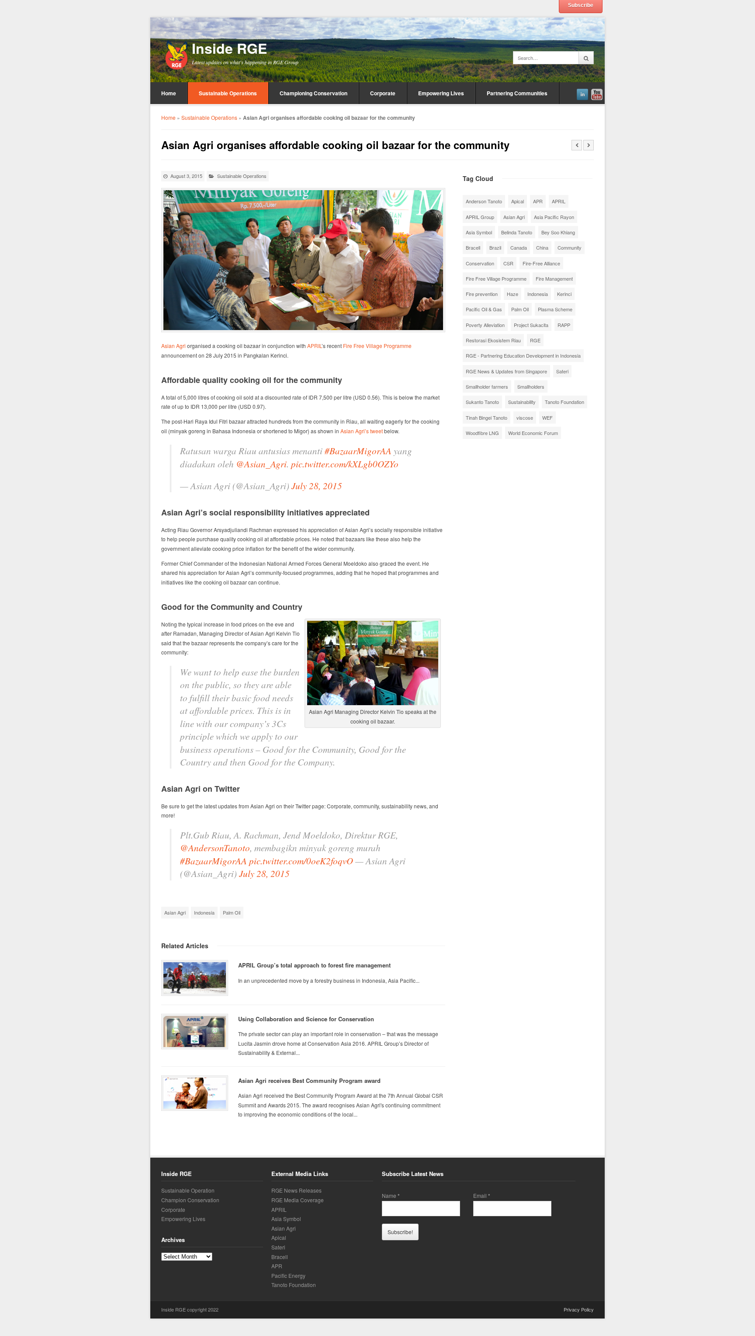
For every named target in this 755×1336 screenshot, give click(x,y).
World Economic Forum (533, 432)
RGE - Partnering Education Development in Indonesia (523, 355)
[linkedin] (582, 93)
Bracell (473, 247)
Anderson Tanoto (484, 201)
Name (391, 1196)
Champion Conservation (190, 1200)
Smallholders (530, 386)
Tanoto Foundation (564, 401)
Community (570, 247)
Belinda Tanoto (516, 232)
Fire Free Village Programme (377, 345)
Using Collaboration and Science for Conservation (306, 1019)
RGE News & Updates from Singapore (506, 371)
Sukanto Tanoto (482, 401)
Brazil (495, 247)
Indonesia (204, 912)
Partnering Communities (517, 93)
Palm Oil (231, 912)
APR (538, 201)
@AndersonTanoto (215, 848)
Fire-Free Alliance (541, 263)
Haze (512, 293)
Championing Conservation (313, 93)
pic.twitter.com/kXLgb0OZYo (344, 464)
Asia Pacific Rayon (554, 216)
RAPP (564, 324)
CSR (508, 263)
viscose (524, 417)
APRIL (314, 345)
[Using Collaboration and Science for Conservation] (194, 1031)
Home (168, 93)
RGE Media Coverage (297, 1200)
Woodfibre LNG (482, 432)
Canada (518, 247)
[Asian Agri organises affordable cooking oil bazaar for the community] (303, 260)
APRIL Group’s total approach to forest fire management (314, 965)
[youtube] (597, 93)
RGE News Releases (296, 1190)
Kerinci (564, 293)
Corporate (382, 93)
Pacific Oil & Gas (484, 309)
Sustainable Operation (188, 1190)
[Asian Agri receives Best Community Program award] (194, 1093)
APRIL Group (480, 216)
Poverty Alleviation (485, 324)
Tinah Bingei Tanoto (486, 417)
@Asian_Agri (261, 464)
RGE (535, 340)
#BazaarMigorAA (358, 451)
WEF (547, 417)
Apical (517, 201)
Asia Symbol (479, 232)
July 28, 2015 (316, 486)
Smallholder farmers (487, 386)
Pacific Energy (288, 1275)
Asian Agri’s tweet (361, 431)
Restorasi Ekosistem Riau (493, 340)
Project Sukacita (531, 324)
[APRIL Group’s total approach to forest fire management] (194, 977)
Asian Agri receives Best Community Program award (309, 1080)
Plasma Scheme (555, 309)
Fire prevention (482, 293)
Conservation (480, 263)
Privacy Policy (579, 1309)
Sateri (562, 371)
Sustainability (522, 401)
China (542, 247)
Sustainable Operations (228, 93)
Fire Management (554, 278)
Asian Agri (173, 345)
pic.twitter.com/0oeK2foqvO (301, 861)
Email (481, 1196)
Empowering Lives (441, 93)
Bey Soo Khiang (558, 232)
